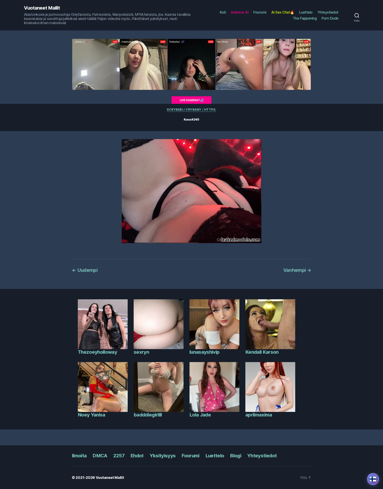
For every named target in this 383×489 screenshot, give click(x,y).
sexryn (141, 352)
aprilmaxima (258, 415)
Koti (223, 12)
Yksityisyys (163, 456)
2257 (118, 456)
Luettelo (306, 12)
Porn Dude (330, 18)
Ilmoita (79, 456)
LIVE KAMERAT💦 (191, 100)
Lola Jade (200, 415)
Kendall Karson (262, 352)
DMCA (100, 456)
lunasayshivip (204, 352)
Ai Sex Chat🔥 (282, 12)
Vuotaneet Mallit (42, 8)
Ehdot (137, 456)
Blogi (235, 456)
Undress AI (239, 12)
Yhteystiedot (328, 12)
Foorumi (259, 12)
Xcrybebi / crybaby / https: (191, 109)
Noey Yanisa (91, 415)
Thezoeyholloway (97, 352)
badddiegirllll (148, 415)
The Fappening (305, 18)
